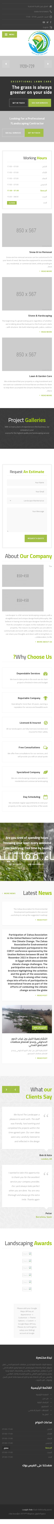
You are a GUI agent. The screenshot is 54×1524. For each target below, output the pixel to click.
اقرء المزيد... (40, 1380)
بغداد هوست (27, 1509)
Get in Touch (18, 103)
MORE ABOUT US (44, 641)
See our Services (40, 103)
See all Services (13, 132)
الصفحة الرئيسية (42, 1394)
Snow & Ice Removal (40, 252)
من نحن (45, 1398)
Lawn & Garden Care (40, 376)
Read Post (42, 919)
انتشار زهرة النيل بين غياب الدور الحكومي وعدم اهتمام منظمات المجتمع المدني (28, 1041)
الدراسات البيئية (42, 1402)
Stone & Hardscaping (40, 315)
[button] (6, 64)
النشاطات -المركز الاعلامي (38, 1410)
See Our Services (36, 864)
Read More (46, 395)
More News (9, 893)
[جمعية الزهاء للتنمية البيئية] (39, 43)
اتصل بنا (45, 1414)
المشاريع (45, 1406)
